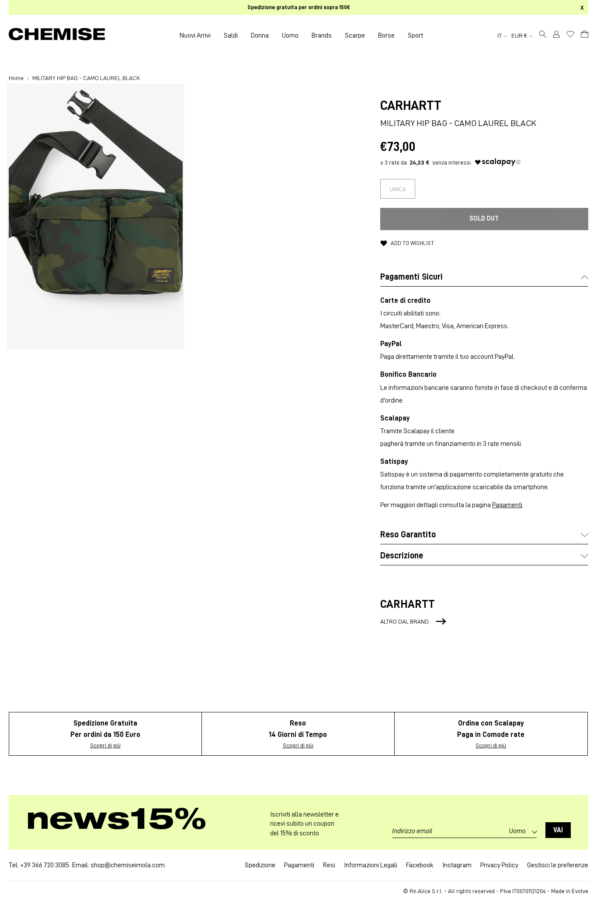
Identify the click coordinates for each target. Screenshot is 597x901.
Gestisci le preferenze (557, 865)
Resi (329, 865)
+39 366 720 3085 (44, 865)
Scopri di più (105, 745)
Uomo (290, 35)
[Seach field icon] (542, 35)
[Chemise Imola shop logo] (57, 35)
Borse (386, 35)
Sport (415, 35)
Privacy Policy (499, 865)
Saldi (231, 35)
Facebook (420, 865)
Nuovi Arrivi (195, 35)
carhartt (410, 105)
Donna (260, 35)
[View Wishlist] (570, 34)
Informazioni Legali (370, 865)
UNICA (397, 189)
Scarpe (355, 35)
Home (17, 78)
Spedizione (260, 865)
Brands (322, 35)
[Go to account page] (556, 35)
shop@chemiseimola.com (127, 865)
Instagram (457, 865)
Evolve (580, 891)
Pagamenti (507, 504)
